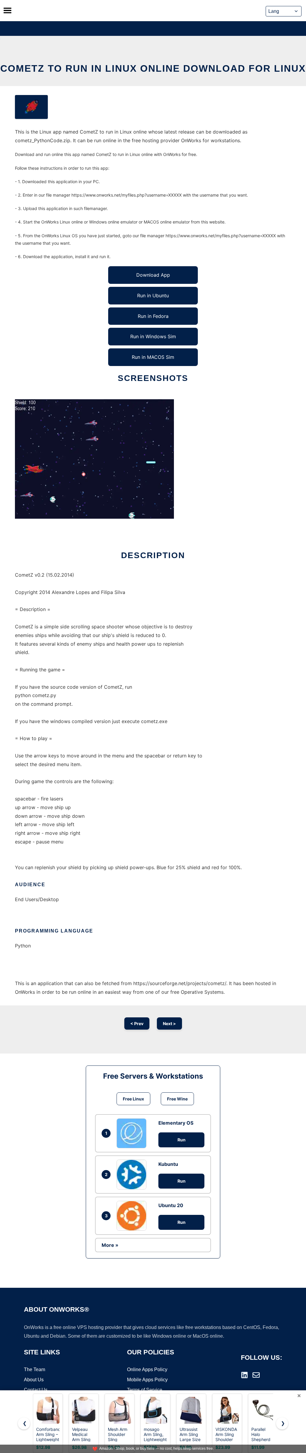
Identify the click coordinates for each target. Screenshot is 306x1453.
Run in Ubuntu (153, 295)
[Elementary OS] (133, 1133)
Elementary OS (175, 1123)
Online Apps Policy (147, 1369)
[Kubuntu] (133, 1174)
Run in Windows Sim (153, 336)
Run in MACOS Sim (153, 357)
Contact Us (36, 1389)
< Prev (136, 1023)
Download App (153, 275)
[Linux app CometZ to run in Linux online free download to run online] (31, 107)
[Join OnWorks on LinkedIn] (244, 1375)
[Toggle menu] (7, 10)
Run (182, 1139)
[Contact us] (256, 1375)
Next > (169, 1023)
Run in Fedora (153, 316)
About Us (34, 1379)
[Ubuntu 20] (133, 1216)
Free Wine (177, 1098)
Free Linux (133, 1098)
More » (110, 1245)
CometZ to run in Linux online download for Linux (153, 68)
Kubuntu (168, 1164)
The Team (34, 1369)
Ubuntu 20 (170, 1205)
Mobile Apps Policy (147, 1379)
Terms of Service (144, 1389)
